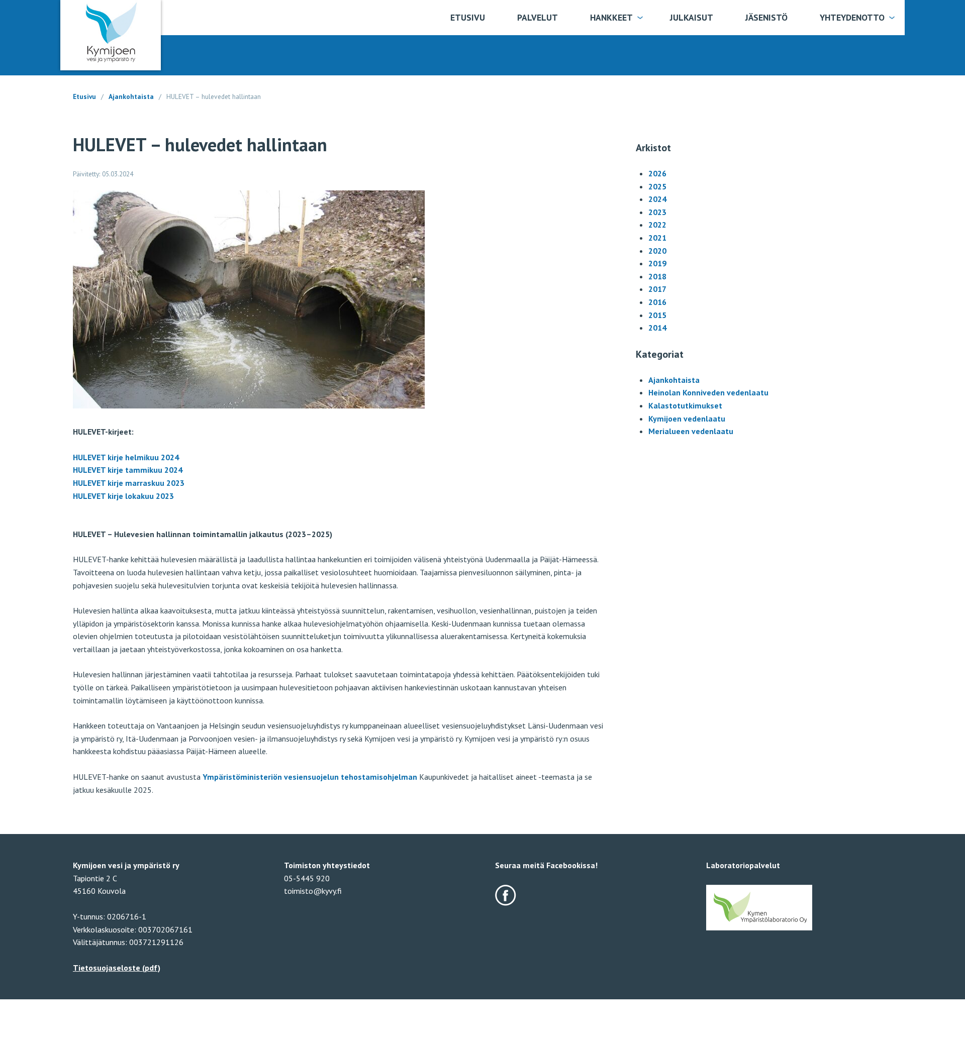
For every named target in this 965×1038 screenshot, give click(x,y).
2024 (657, 199)
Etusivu (467, 17)
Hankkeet (611, 17)
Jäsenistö (766, 17)
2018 (657, 276)
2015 (657, 315)
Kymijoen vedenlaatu (686, 418)
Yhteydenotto (852, 17)
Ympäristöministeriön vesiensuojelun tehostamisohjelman (310, 777)
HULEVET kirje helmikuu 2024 (126, 457)
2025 (657, 186)
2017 (657, 289)
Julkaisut (691, 17)
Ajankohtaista (131, 96)
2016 (657, 302)
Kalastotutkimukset (685, 405)
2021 (657, 238)
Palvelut (537, 17)
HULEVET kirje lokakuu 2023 (123, 496)
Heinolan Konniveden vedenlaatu (708, 392)
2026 (657, 173)
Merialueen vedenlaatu (690, 431)
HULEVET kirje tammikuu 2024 (127, 470)
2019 (657, 263)
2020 (657, 251)
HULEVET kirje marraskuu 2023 (128, 483)
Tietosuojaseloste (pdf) (116, 968)
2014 (657, 328)
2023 (657, 212)
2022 (657, 225)
